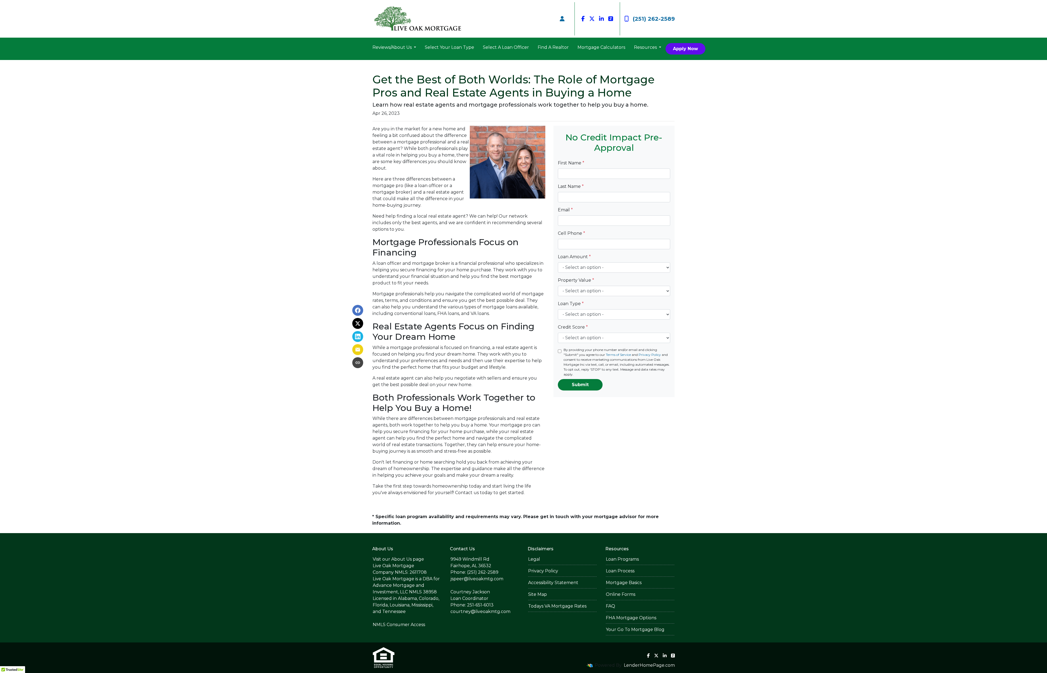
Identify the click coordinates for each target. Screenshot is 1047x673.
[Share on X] (357, 323)
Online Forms (620, 594)
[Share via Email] (357, 349)
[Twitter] (592, 18)
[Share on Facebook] (357, 310)
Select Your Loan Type (449, 47)
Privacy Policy (650, 355)
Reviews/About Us (392, 47)
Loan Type (571, 303)
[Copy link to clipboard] (357, 362)
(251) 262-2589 (654, 19)
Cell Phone (571, 233)
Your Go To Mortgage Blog (635, 629)
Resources (646, 47)
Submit (580, 384)
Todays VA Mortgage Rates (557, 606)
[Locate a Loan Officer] (562, 19)
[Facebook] (583, 18)
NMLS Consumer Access (399, 624)
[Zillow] (610, 18)
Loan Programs (622, 559)
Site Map (537, 594)
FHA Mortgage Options (631, 617)
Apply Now (685, 48)
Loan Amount (574, 256)
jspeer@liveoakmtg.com (476, 578)
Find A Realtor (553, 47)
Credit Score (573, 327)
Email (565, 209)
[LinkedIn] (601, 18)
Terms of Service (618, 355)
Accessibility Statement (553, 582)
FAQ (610, 606)
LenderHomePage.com (649, 665)
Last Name (571, 186)
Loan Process (620, 570)
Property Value (576, 280)
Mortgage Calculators (601, 47)
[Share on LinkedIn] (357, 336)
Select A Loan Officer (506, 47)
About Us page (407, 559)
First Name (571, 163)
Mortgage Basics (624, 582)
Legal (534, 559)
